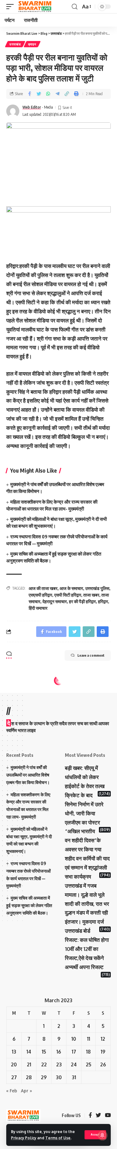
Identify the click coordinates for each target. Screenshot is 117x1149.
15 (44, 1052)
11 (88, 1039)
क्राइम (32, 44)
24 (74, 1064)
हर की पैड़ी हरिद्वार (82, 601)
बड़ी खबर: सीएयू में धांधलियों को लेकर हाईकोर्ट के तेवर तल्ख (85, 777)
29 (44, 1077)
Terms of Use (58, 1138)
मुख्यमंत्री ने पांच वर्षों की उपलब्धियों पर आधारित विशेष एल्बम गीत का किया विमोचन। (28, 775)
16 (58, 1052)
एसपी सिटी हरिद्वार (67, 595)
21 (29, 1064)
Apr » (26, 1090)
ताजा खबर (91, 595)
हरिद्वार (103, 601)
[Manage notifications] (102, 1135)
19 (103, 1052)
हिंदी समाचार (38, 608)
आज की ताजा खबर (43, 588)
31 (74, 1077)
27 (14, 1077)
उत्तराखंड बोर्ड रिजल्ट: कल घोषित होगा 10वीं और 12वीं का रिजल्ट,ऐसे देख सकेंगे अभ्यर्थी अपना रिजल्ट (87, 948)
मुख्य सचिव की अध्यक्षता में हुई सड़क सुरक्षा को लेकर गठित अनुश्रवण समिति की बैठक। (29, 905)
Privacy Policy (23, 1138)
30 (59, 1077)
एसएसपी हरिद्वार (40, 595)
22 (44, 1064)
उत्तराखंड (15, 44)
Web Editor (31, 107)
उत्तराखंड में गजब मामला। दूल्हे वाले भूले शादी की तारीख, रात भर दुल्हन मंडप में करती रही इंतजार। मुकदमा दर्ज (87, 903)
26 (103, 1064)
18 (88, 1052)
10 (73, 1039)
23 (59, 1064)
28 (29, 1077)
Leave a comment (91, 655)
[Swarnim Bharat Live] (35, 6)
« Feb (11, 1090)
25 (88, 1064)
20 (14, 1064)
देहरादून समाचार (54, 601)
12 (103, 1039)
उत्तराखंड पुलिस (97, 588)
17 (74, 1052)
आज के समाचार (71, 588)
